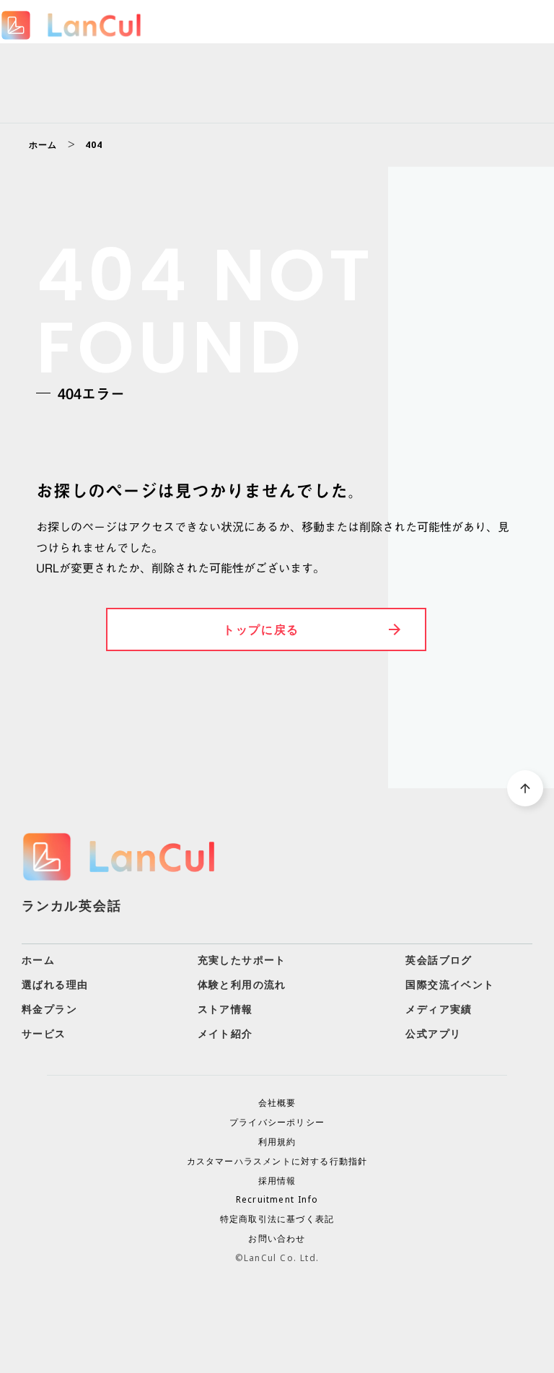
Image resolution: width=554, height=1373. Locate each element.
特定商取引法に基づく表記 (277, 1219)
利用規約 (277, 1142)
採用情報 (277, 1181)
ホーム (43, 145)
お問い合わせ (276, 1239)
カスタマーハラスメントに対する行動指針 (277, 1161)
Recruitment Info (277, 1200)
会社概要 (277, 1103)
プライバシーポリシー (277, 1122)
